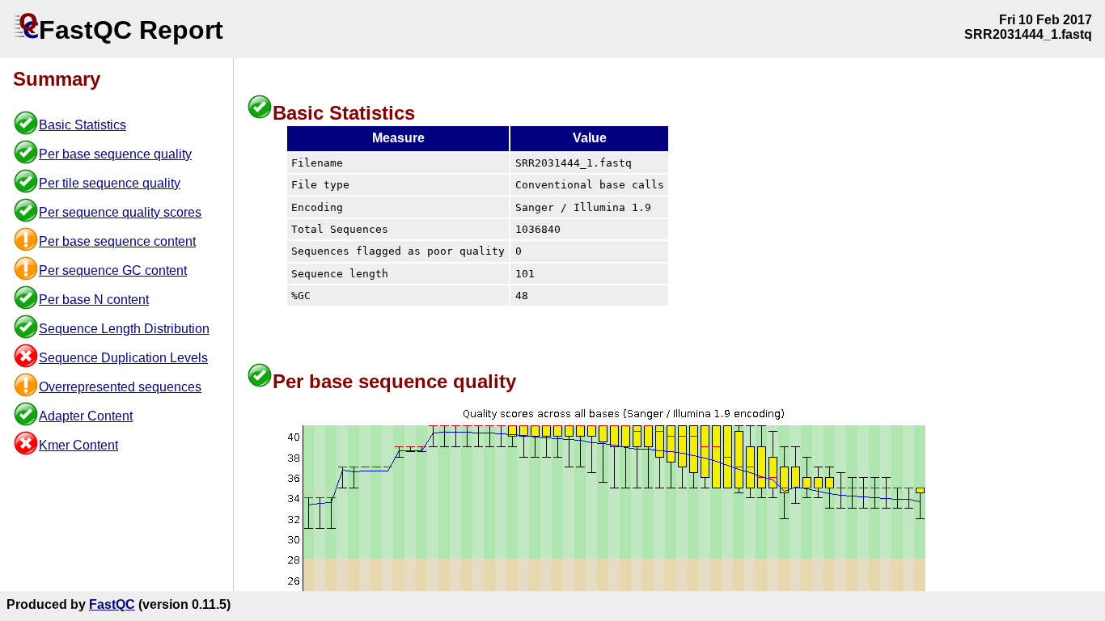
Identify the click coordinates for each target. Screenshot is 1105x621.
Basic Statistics (82, 125)
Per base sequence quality (115, 154)
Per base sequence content (117, 241)
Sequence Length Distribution (124, 329)
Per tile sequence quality (109, 183)
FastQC (112, 604)
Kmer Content (78, 445)
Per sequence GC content (113, 270)
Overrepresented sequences (120, 387)
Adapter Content (86, 416)
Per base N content (94, 299)
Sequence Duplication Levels (123, 358)
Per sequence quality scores (120, 212)
